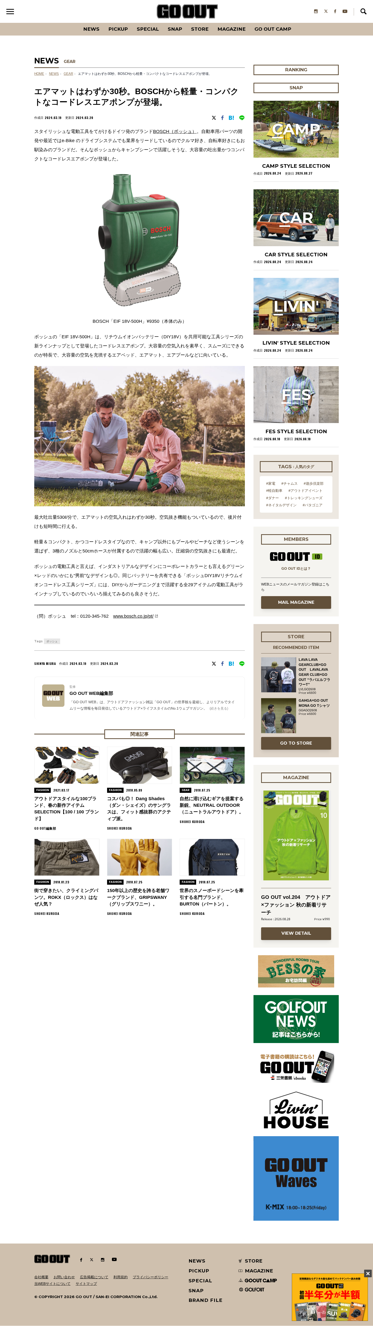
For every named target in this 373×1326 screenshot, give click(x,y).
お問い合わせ (64, 1277)
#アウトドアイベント (306, 491)
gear (68, 74)
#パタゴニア (313, 505)
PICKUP (118, 29)
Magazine (231, 29)
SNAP (175, 29)
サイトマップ (86, 1284)
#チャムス (289, 483)
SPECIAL (148, 29)
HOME (39, 74)
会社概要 (41, 1277)
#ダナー (272, 498)
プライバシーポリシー (150, 1277)
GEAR (69, 61)
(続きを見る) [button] (219, 708)
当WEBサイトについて (52, 1284)
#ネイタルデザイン (281, 505)
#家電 (270, 483)
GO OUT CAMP (273, 29)
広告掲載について (94, 1277)
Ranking (295, 23)
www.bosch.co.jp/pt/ (133, 616)
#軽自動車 (274, 491)
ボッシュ (52, 641)
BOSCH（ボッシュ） (175, 131)
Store (200, 29)
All (72, 23)
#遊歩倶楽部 (314, 483)
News (91, 29)
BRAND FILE (206, 1300)
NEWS (54, 74)
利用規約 (120, 1277)
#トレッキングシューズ (304, 498)
